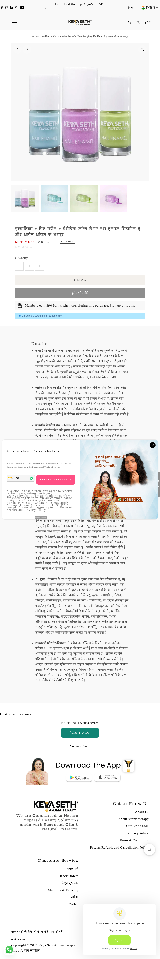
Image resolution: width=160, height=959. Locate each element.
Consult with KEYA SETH (55, 479)
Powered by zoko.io (41, 517)
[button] (10, 478)
